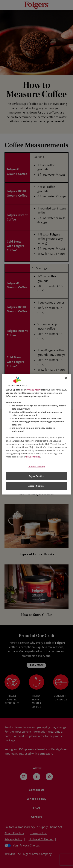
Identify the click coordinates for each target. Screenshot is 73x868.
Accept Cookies (36, 485)
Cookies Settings (36, 466)
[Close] (66, 378)
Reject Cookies (36, 476)
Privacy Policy (33, 389)
